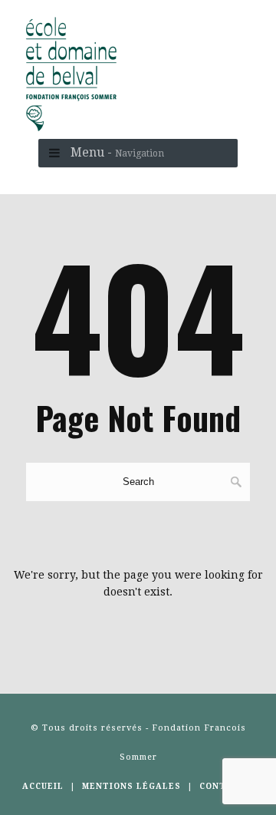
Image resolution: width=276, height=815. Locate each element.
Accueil (43, 786)
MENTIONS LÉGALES (131, 786)
